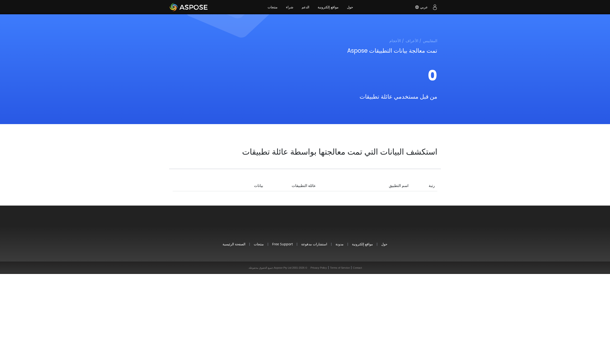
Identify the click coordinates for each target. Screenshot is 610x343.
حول (350, 7)
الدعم (305, 7)
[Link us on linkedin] (316, 226)
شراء (289, 7)
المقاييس (430, 41)
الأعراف (412, 41)
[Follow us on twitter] (305, 226)
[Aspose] (188, 7)
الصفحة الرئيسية (234, 244)
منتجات (273, 7)
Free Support (282, 244)
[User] (435, 7)
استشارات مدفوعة (314, 244)
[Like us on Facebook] (294, 226)
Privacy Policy (318, 267)
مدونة (340, 244)
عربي (423, 7)
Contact (357, 267)
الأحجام (395, 41)
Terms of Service (340, 267)
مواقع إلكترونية (328, 7)
